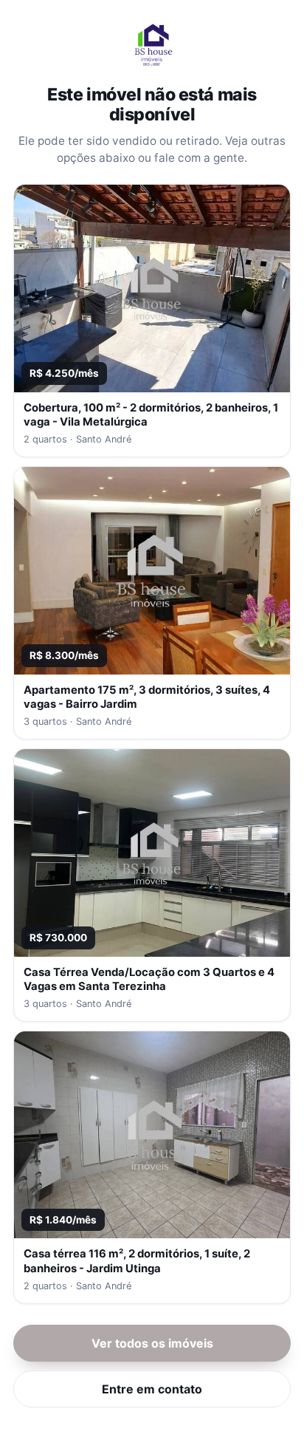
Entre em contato (152, 1389)
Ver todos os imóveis (152, 1343)
